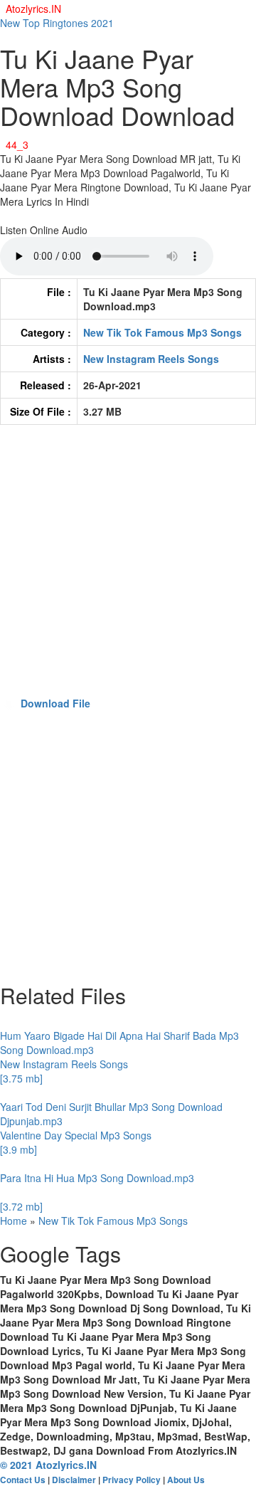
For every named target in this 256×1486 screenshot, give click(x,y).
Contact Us (23, 1480)
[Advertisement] (128, 567)
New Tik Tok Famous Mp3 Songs (162, 332)
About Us (186, 1480)
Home (13, 1220)
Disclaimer (74, 1480)
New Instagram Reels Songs (151, 359)
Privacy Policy (131, 1480)
